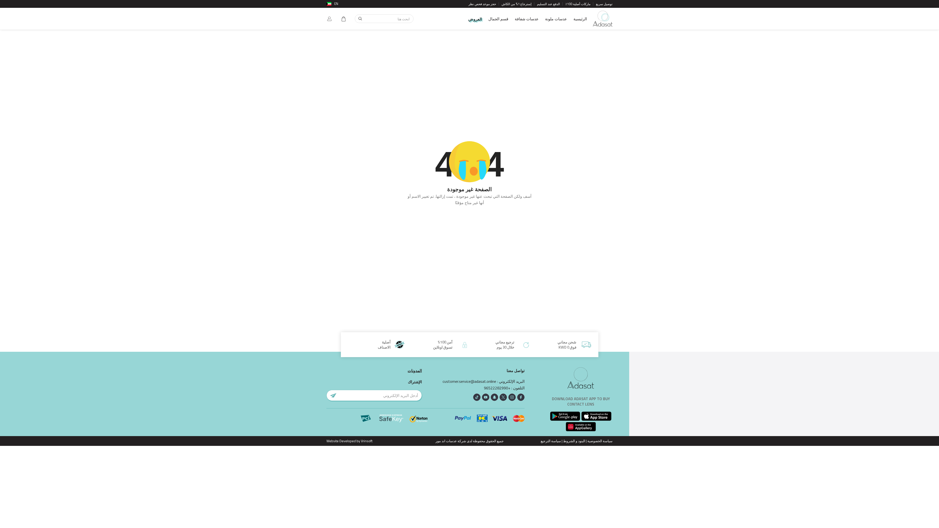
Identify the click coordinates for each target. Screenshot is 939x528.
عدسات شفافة (527, 19)
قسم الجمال (498, 19)
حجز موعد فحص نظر (482, 3)
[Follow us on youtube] (485, 397)
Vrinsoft (366, 440)
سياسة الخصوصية (600, 440)
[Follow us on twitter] (503, 397)
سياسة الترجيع (551, 440)
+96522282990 (497, 388)
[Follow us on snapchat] (494, 397)
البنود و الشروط (574, 440)
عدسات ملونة (556, 19)
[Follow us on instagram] (512, 397)
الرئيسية (580, 19)
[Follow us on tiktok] (477, 397)
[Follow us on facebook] (521, 397)
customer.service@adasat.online (469, 381)
